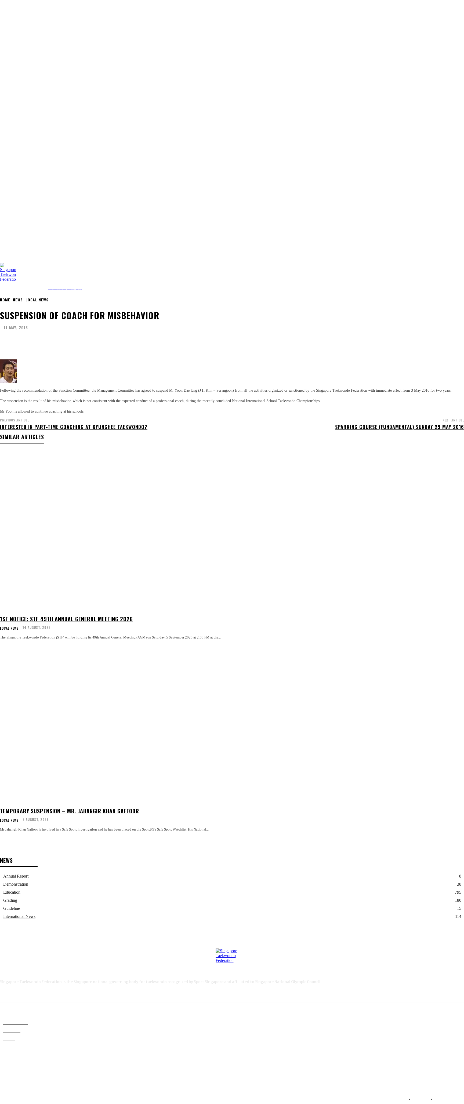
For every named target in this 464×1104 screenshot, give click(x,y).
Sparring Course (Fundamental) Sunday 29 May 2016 (399, 426)
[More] (160, 341)
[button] (460, 257)
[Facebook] (453, 276)
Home (5, 299)
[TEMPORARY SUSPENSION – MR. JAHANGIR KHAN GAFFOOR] (117, 723)
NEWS (18, 299)
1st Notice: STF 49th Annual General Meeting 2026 (66, 619)
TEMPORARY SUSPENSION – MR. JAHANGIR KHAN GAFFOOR (69, 811)
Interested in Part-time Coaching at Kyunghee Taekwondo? (73, 426)
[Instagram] (461, 276)
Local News (37, 299)
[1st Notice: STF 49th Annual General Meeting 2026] (117, 531)
